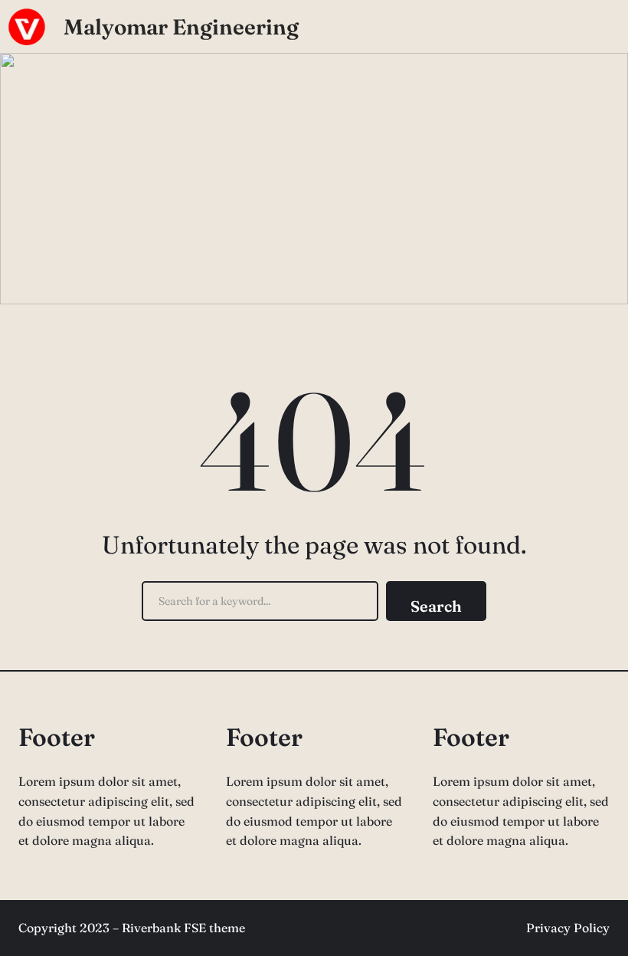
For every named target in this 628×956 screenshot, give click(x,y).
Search (436, 606)
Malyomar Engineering (181, 27)
